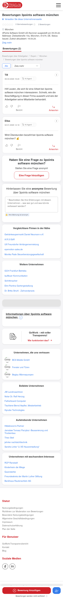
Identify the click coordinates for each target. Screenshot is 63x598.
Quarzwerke (10, 471)
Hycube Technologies (14, 410)
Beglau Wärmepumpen (23, 374)
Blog (4, 550)
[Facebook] (5, 566)
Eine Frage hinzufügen (31, 175)
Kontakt (5, 547)
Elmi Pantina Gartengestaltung (19, 285)
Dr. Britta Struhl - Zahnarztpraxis (19, 290)
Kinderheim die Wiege (15, 467)
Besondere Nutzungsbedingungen (18, 514)
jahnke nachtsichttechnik (16, 442)
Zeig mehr (7, 42)
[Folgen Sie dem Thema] (57, 590)
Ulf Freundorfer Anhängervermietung (22, 244)
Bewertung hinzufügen (29, 590)
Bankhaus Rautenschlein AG (18, 481)
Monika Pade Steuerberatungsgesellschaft (24, 254)
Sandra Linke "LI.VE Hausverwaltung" (22, 446)
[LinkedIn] (12, 566)
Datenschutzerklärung (12, 525)
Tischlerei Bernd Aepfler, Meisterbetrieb (23, 405)
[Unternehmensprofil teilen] (57, 303)
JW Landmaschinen (14, 392)
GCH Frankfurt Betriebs (15, 270)
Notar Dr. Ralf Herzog (14, 396)
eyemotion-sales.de (14, 249)
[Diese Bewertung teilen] (56, 75)
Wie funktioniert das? (38, 340)
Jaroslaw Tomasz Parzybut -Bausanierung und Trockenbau (26, 431)
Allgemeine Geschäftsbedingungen (18, 518)
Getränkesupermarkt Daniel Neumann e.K (24, 234)
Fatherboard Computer (15, 401)
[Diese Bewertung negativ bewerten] (12, 108)
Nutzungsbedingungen (12, 507)
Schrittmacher (11, 280)
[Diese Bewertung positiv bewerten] (7, 108)
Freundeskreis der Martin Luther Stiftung (23, 476)
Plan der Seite (8, 528)
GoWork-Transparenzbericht (15, 543)
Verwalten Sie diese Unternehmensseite (23, 19)
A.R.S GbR (10, 239)
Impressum (7, 521)
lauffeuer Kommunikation (16, 275)
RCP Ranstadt (11, 462)
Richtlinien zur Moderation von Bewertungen (22, 511)
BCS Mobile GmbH (21, 360)
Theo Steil (9, 437)
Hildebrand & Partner (14, 426)
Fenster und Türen (20, 367)
